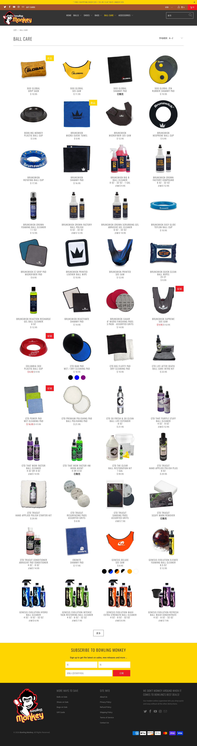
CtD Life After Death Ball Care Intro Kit (163, 347)
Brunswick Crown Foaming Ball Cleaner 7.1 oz (33, 206)
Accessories (125, 15)
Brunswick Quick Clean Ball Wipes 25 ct (163, 253)
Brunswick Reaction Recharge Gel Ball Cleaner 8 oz (33, 300)
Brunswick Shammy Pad (77, 158)
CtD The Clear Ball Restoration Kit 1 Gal (120, 446)
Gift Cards (30, 7)
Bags (97, 15)
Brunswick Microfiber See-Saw (120, 114)
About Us (103, 697)
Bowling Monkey (26, 732)
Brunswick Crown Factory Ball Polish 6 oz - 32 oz (77, 206)
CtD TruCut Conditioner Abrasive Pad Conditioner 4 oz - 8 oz (33, 541)
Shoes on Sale (62, 702)
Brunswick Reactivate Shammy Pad (77, 300)
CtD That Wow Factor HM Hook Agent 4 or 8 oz (77, 446)
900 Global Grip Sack (33, 69)
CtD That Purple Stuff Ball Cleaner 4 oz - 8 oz (163, 399)
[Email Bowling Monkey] (23, 7)
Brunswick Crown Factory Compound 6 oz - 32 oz (163, 158)
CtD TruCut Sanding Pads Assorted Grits (120, 494)
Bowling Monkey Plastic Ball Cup (33, 114)
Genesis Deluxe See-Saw (120, 541)
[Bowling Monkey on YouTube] (14, 7)
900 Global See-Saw (77, 69)
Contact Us (104, 723)
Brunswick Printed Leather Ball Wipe (77, 253)
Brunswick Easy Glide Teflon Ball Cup (163, 206)
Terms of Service (107, 717)
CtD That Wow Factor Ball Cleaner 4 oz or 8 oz (33, 446)
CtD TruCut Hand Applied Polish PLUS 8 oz (163, 446)
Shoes (87, 15)
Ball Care (109, 15)
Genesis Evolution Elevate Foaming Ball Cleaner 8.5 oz (163, 541)
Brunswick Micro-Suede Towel (77, 114)
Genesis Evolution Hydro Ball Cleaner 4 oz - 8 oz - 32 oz (33, 593)
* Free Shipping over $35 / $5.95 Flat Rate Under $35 (98, 2)
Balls (76, 15)
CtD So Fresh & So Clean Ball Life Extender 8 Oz (120, 399)
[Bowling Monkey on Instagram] (18, 7)
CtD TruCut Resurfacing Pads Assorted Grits (77, 494)
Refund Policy (105, 707)
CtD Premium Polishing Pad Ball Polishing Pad (77, 399)
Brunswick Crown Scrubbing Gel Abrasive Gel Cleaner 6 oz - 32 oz (120, 206)
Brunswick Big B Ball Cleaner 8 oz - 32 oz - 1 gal (120, 158)
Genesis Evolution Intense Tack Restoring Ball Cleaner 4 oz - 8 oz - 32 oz (77, 593)
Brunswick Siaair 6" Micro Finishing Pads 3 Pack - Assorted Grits (120, 300)
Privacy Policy (105, 702)
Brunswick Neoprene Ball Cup (163, 114)
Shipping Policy (106, 712)
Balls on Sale (62, 697)
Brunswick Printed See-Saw (120, 253)
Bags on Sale (62, 707)
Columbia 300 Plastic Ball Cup (33, 347)
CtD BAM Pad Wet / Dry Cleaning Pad (77, 347)
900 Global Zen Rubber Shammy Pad (163, 69)
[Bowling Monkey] (17, 18)
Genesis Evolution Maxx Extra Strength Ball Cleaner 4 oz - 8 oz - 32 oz (120, 593)
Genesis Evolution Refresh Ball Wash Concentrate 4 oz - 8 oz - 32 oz (163, 593)
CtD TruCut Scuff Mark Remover (163, 494)
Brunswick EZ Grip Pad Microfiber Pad (33, 253)
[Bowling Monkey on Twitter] (5, 7)
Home (68, 15)
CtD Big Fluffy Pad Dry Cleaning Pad (120, 347)
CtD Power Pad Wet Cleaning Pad (33, 399)
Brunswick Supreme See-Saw (163, 300)
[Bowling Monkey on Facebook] (9, 7)
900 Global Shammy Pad (120, 69)
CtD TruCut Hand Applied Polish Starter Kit (33, 494)
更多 (98, 633)
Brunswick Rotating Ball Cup (33, 158)
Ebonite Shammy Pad (77, 541)
